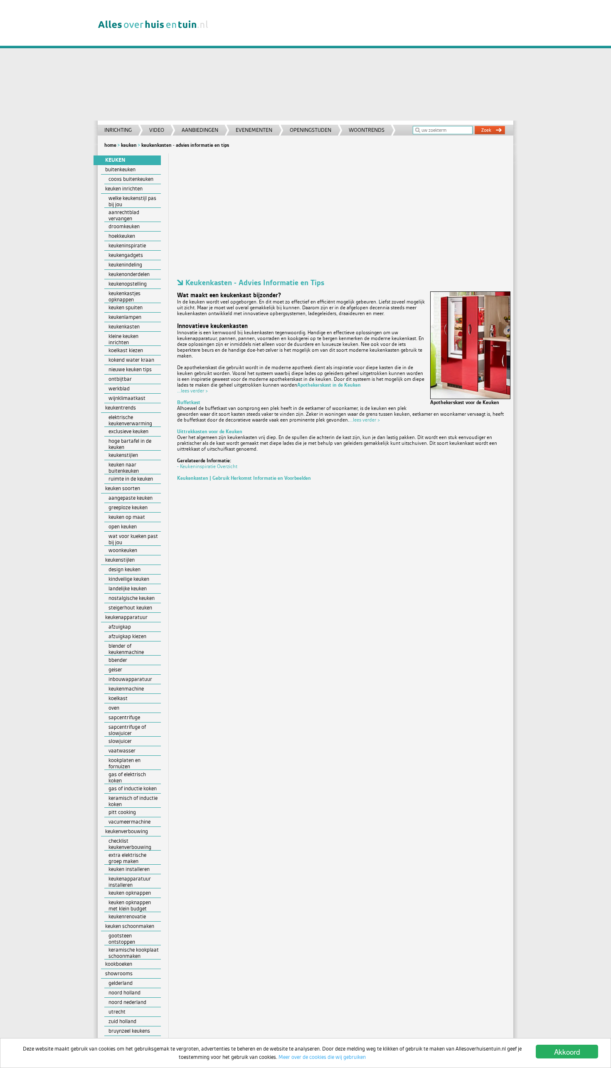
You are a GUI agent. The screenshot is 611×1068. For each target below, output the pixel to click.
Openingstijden (310, 130)
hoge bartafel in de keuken (129, 444)
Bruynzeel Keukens (129, 1031)
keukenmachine (126, 689)
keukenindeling (125, 264)
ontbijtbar (120, 379)
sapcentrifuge (124, 717)
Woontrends (366, 130)
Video (156, 130)
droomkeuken (124, 226)
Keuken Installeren (129, 869)
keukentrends (120, 408)
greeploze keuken (128, 507)
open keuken (122, 526)
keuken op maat (126, 517)
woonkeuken (122, 550)
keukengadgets (125, 255)
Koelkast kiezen (125, 350)
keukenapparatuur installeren (129, 882)
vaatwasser (122, 750)
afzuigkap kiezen (127, 636)
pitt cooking (122, 812)
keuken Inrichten (124, 188)
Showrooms (119, 973)
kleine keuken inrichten (123, 339)
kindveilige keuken (128, 579)
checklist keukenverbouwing (129, 844)
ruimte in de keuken (130, 479)
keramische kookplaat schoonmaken (133, 953)
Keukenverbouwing (126, 831)
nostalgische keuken (131, 598)
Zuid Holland (122, 1021)
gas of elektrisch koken (127, 777)
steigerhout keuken (130, 607)
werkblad (119, 388)
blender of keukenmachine (126, 649)
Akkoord (567, 1051)
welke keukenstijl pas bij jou (132, 201)
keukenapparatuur (126, 617)
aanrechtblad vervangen (123, 215)
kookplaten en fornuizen (124, 763)
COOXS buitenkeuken (130, 179)
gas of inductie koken (132, 788)
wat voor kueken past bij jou (133, 539)
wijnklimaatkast (126, 398)
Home (110, 145)
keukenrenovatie (127, 916)
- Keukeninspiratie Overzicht (207, 466)
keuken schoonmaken (129, 926)
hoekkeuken (121, 236)
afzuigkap (119, 627)
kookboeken (118, 964)
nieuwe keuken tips (130, 369)
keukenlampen (124, 317)
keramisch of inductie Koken (133, 801)
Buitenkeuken (120, 169)
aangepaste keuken (130, 498)
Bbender (117, 660)
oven (113, 708)
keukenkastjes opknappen (124, 296)
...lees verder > (192, 391)
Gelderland (120, 983)
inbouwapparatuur (130, 679)
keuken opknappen (129, 893)
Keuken (129, 145)
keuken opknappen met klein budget (129, 905)
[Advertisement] (365, 62)
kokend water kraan (131, 360)
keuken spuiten (125, 307)
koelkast (118, 698)
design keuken (124, 569)
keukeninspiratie (127, 245)
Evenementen (254, 130)
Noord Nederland (127, 1002)
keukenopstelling (127, 284)
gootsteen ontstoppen (121, 938)
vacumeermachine (129, 822)
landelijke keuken (127, 588)
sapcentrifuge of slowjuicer (127, 730)
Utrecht (117, 1012)
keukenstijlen (123, 455)
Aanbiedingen (200, 130)
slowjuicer (120, 741)
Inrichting (118, 130)
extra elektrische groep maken (127, 858)
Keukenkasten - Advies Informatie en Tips (185, 145)
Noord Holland (124, 992)
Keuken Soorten (122, 488)
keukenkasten (124, 326)
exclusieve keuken (128, 431)
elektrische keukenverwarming (130, 420)
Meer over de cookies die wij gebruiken (322, 1057)
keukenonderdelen (129, 274)
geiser (115, 669)
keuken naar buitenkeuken (123, 467)
